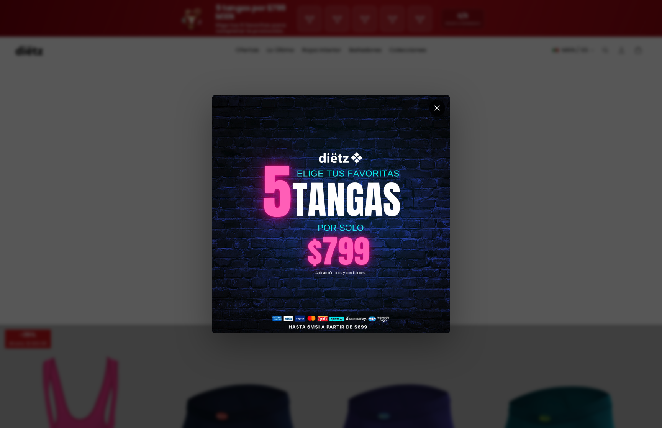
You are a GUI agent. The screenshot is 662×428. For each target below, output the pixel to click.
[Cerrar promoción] (437, 108)
